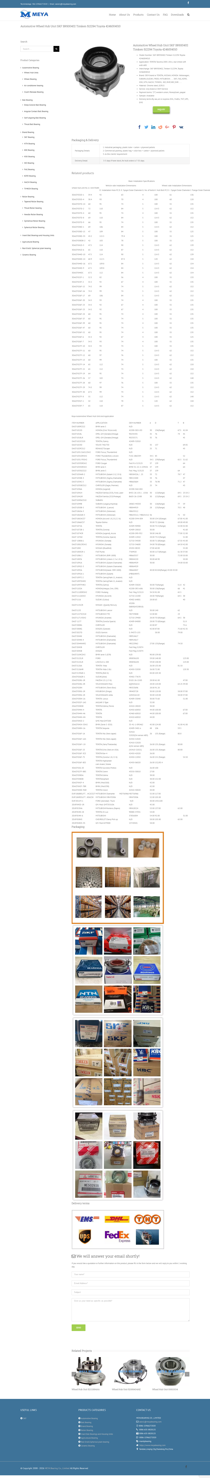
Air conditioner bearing (33, 85)
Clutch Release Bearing (34, 92)
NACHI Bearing (30, 182)
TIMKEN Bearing (31, 188)
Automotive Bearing (30, 67)
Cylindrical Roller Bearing (34, 221)
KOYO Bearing (30, 176)
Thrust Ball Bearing (32, 124)
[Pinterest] (174, 127)
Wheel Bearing (30, 79)
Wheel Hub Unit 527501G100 (166, 1389)
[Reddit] (160, 127)
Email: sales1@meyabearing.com (63, 4)
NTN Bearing (29, 143)
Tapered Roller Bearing (33, 201)
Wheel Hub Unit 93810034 (125, 1389)
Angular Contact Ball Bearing (36, 111)
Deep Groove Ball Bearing (35, 105)
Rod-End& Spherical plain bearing (36, 248)
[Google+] (167, 127)
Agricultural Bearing (30, 242)
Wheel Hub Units (31, 72)
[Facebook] (139, 127)
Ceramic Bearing (29, 254)
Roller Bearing (28, 196)
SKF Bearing (29, 137)
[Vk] (181, 127)
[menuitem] (114, 14)
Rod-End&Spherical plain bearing (95, 1442)
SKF (24, 1418)
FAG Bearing (29, 169)
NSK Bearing (29, 156)
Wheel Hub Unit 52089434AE (86, 1389)
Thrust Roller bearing (33, 208)
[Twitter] (146, 127)
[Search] (188, 14)
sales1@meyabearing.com (150, 1421)
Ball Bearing (27, 100)
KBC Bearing (29, 150)
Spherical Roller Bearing (34, 227)
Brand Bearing (28, 132)
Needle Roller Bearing (33, 214)
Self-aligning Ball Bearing (35, 117)
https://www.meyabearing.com (152, 1445)
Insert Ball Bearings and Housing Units (38, 235)
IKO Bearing (29, 163)
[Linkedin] (153, 127)
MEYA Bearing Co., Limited (57, 1468)
